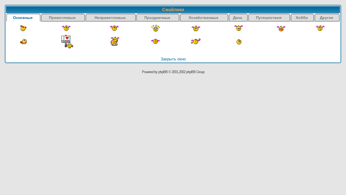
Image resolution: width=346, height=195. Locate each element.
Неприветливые (111, 17)
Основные (23, 17)
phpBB (163, 72)
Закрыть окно (173, 59)
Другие (327, 17)
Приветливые (63, 17)
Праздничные (157, 17)
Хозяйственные (204, 17)
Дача (238, 17)
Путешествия (269, 17)
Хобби (302, 17)
